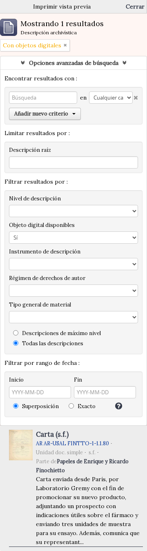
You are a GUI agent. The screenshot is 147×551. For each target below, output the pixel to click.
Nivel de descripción (35, 198)
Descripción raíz (30, 150)
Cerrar (135, 6)
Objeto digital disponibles (42, 225)
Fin (78, 379)
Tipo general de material (40, 304)
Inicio (16, 379)
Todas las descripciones (52, 343)
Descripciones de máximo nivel (61, 333)
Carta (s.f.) (52, 434)
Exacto (86, 406)
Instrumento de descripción (44, 251)
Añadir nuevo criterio (41, 113)
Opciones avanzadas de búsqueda (73, 63)
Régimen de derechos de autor (47, 278)
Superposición (40, 406)
